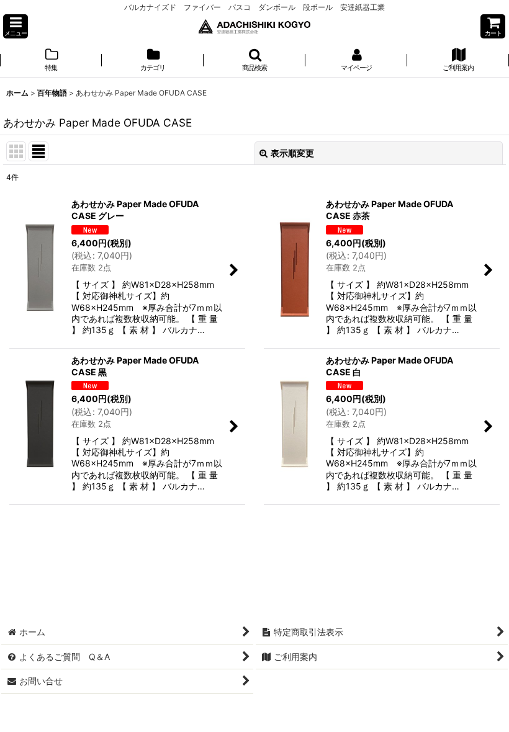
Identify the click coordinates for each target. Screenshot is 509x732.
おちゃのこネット (235, 723)
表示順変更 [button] (292, 153)
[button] (15, 26)
